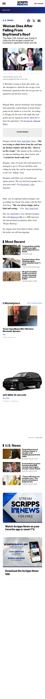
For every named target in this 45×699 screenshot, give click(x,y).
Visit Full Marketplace (34, 303)
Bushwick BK (16, 217)
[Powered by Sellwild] (39, 437)
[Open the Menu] (4, 3)
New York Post (31, 208)
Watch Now (38, 3)
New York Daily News (26, 141)
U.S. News (8, 20)
